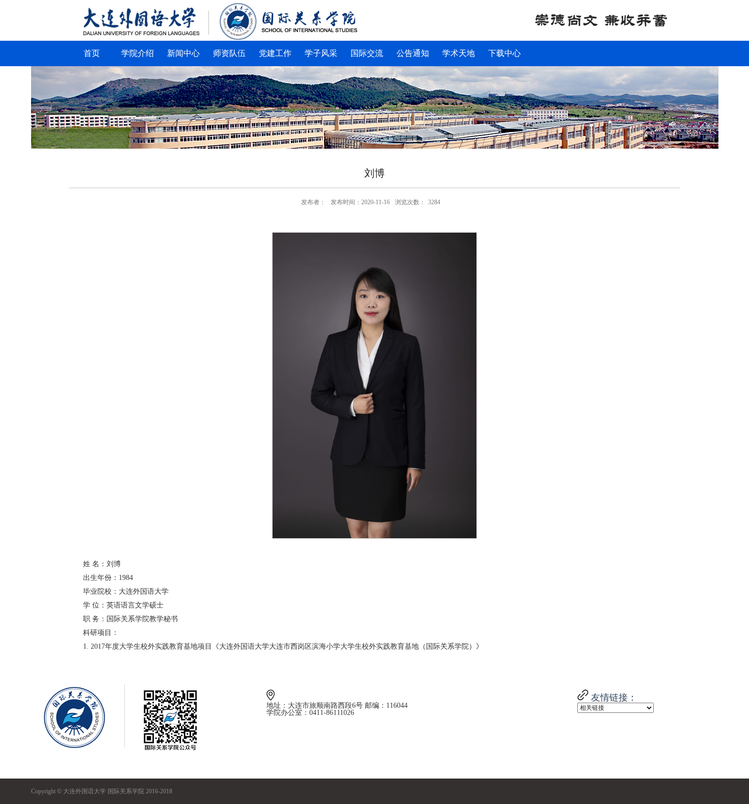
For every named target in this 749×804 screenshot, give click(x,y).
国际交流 (367, 53)
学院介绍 (137, 53)
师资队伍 (229, 53)
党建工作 (275, 53)
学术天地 (458, 53)
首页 (92, 53)
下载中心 (504, 53)
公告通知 (412, 53)
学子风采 (321, 53)
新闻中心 (183, 53)
